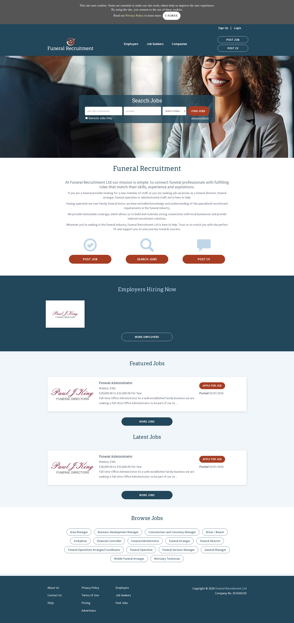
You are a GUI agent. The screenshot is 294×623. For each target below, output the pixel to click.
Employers (122, 588)
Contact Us (54, 595)
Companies (179, 44)
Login (237, 28)
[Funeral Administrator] (72, 394)
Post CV (233, 48)
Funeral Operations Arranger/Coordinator (94, 550)
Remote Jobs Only (100, 118)
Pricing (85, 603)
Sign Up (223, 28)
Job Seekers (123, 595)
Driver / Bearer (215, 532)
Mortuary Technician (167, 559)
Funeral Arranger (179, 541)
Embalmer (80, 541)
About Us (53, 588)
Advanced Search (200, 118)
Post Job (232, 39)
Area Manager (79, 532)
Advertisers (88, 610)
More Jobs (147, 421)
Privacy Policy (135, 15)
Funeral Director (210, 541)
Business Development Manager (118, 532)
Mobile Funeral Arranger (129, 559)
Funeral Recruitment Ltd (231, 588)
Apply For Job (212, 385)
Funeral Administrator (115, 383)
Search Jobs (147, 259)
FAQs (50, 603)
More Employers (147, 337)
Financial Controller (109, 541)
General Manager (215, 550)
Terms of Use (90, 595)
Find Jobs (198, 111)
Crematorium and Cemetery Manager (172, 532)
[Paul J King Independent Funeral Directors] (65, 314)
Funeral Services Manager (178, 550)
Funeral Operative (141, 550)
